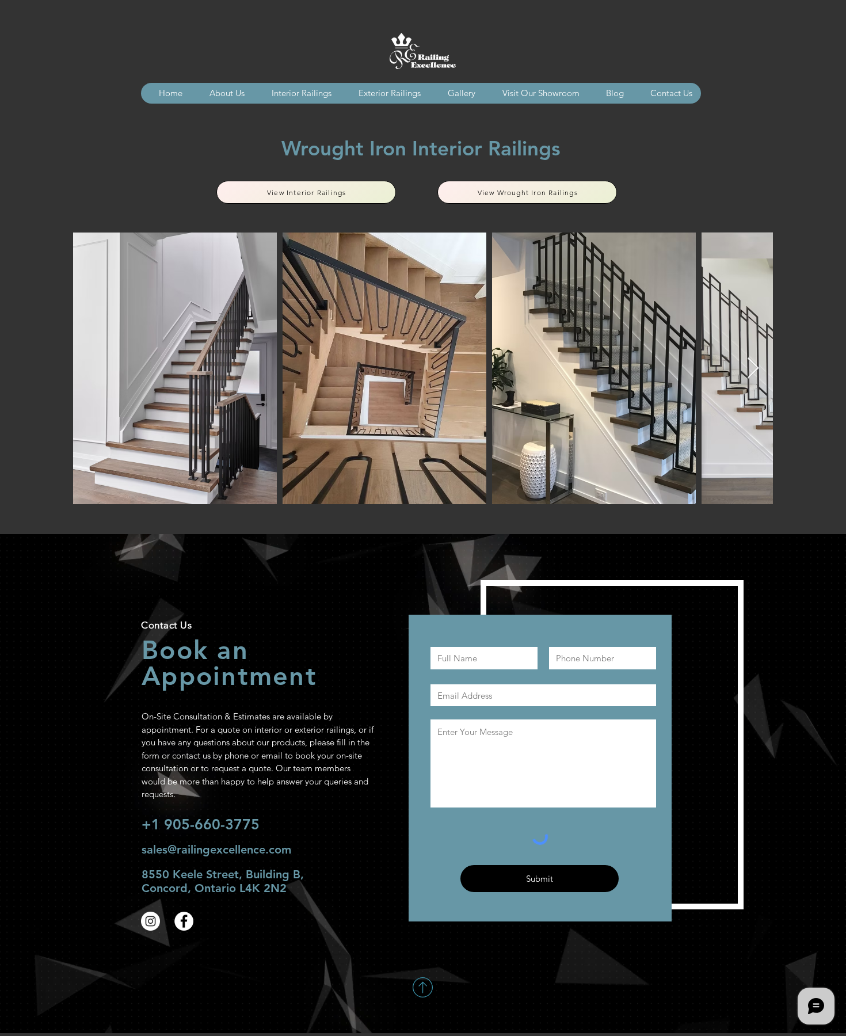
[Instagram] (150, 921)
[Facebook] (183, 921)
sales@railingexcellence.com (216, 849)
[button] (456, 93)
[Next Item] (753, 368)
